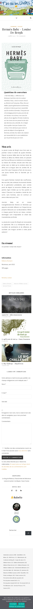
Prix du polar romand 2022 (11, 580)
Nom (4, 384)
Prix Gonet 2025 (25, 583)
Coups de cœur (20, 560)
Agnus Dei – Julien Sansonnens (12, 315)
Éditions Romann (7, 261)
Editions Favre (8, 562)
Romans (14, 26)
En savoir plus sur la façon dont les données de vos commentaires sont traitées (16, 466)
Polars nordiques (9, 575)
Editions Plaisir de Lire (10, 565)
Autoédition (21, 555)
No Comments (21, 36)
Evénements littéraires (22, 567)
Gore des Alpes (8, 570)
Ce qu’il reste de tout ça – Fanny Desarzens (16, 339)
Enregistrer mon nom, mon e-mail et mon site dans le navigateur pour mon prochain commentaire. (16, 415)
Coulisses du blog (8, 560)
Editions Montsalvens (20, 562)
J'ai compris (13, 604)
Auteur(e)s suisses (9, 555)
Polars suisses (20, 575)
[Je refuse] (31, 602)
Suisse (20, 26)
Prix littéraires (8, 585)
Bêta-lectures (22, 557)
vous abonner (22, 451)
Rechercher (12, 530)
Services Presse (7, 286)
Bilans (5, 557)
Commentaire (6, 421)
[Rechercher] (28, 533)
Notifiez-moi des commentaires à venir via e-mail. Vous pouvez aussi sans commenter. (16, 450)
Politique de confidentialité (17, 606)
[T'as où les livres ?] (16, 7)
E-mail (4, 393)
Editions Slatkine (8, 567)
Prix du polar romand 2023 (11, 583)
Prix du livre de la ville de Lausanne (13, 578)
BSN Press (13, 557)
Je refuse (21, 604)
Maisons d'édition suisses (20, 283)
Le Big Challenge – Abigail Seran (12, 364)
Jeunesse (25, 570)
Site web (4, 402)
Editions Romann (7, 283)
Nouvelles (24, 573)
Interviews (17, 570)
